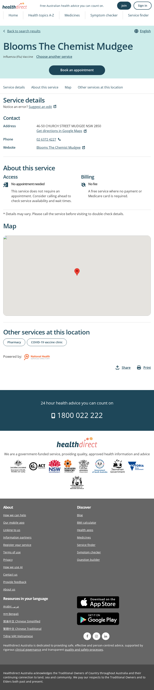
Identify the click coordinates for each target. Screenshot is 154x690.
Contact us (10, 574)
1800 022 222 (79, 415)
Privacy (8, 560)
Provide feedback (14, 582)
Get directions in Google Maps (59, 131)
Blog (80, 515)
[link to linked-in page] (105, 636)
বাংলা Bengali (11, 614)
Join (124, 5)
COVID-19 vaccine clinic (47, 342)
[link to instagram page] (96, 636)
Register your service (17, 545)
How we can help (14, 515)
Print (147, 367)
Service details (14, 87)
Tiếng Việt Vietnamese (18, 636)
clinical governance (28, 649)
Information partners (17, 537)
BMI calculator (86, 522)
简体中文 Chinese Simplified (21, 621)
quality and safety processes (84, 649)
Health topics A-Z (41, 15)
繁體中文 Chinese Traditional (22, 629)
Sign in (142, 5)
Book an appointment (77, 70)
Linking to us (11, 530)
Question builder (88, 560)
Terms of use (12, 552)
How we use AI (13, 567)
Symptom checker (104, 15)
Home (13, 15)
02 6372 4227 (46, 139)
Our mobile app (13, 522)
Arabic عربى (11, 606)
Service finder (138, 15)
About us (9, 589)
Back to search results (24, 31)
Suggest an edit (40, 107)
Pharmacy (14, 342)
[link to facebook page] (87, 636)
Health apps (85, 530)
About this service (44, 87)
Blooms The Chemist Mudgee (58, 147)
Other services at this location (100, 87)
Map (68, 87)
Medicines (72, 15)
